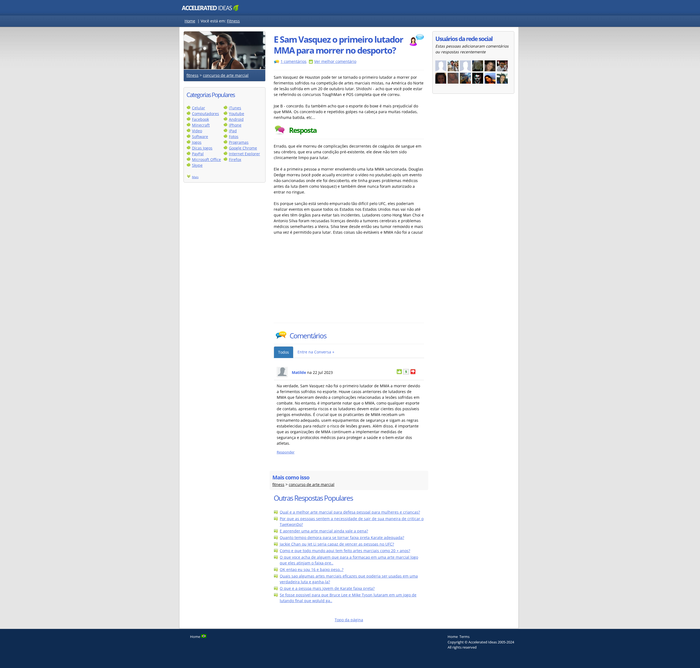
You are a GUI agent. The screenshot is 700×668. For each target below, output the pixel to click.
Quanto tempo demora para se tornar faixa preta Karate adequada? (342, 537)
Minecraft (201, 125)
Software (200, 136)
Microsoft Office (206, 159)
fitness (192, 75)
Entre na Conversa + (316, 351)
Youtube (236, 113)
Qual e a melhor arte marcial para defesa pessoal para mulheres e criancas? (350, 512)
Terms (464, 636)
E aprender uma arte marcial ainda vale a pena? (324, 531)
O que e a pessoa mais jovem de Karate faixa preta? (327, 588)
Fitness (233, 21)
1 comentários (294, 61)
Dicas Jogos (202, 148)
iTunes (235, 107)
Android (236, 119)
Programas (239, 142)
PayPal (198, 153)
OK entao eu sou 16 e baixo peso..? (311, 569)
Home (190, 21)
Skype (197, 165)
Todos (283, 352)
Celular (198, 107)
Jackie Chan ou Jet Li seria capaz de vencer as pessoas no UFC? (337, 544)
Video (197, 130)
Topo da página (349, 619)
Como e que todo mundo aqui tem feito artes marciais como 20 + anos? (345, 550)
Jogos (197, 142)
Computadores (205, 113)
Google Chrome (243, 148)
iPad (233, 130)
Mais (195, 177)
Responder (285, 452)
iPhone (235, 125)
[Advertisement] (321, 282)
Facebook (200, 119)
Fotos (233, 136)
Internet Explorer (244, 153)
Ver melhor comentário (335, 61)
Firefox (235, 159)
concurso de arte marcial (226, 75)
